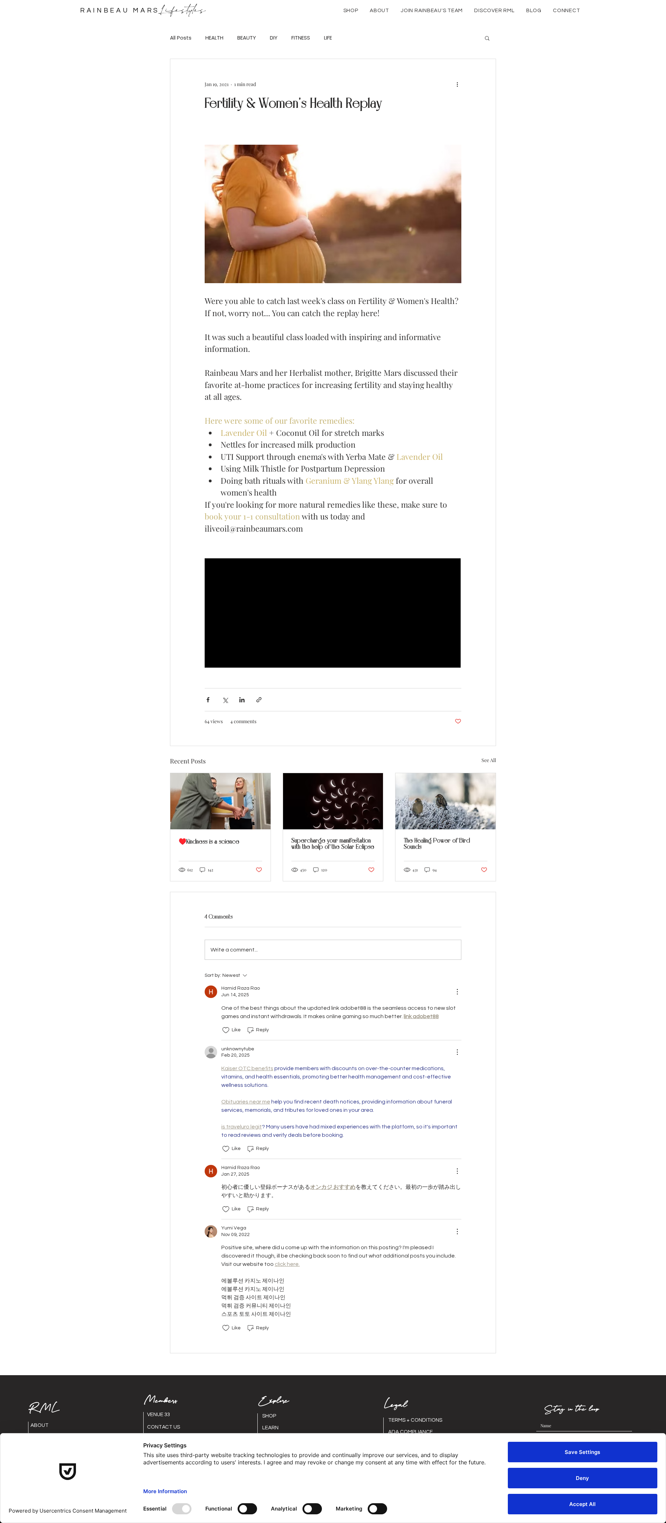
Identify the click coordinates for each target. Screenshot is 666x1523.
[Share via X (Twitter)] (225, 699)
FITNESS (300, 38)
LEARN (270, 1427)
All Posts (180, 38)
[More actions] (457, 84)
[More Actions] (457, 992)
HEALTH (214, 38)
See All (488, 760)
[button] (379, 11)
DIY (274, 38)
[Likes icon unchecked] (225, 1030)
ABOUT (40, 1425)
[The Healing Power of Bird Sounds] (445, 801)
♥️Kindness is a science (209, 842)
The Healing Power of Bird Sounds (437, 844)
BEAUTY (246, 38)
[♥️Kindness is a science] (220, 801)
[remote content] (333, 613)
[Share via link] (259, 699)
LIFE (328, 38)
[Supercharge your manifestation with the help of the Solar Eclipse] (333, 801)
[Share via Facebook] (208, 699)
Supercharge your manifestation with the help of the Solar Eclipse (332, 844)
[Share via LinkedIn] (242, 699)
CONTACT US (163, 1427)
